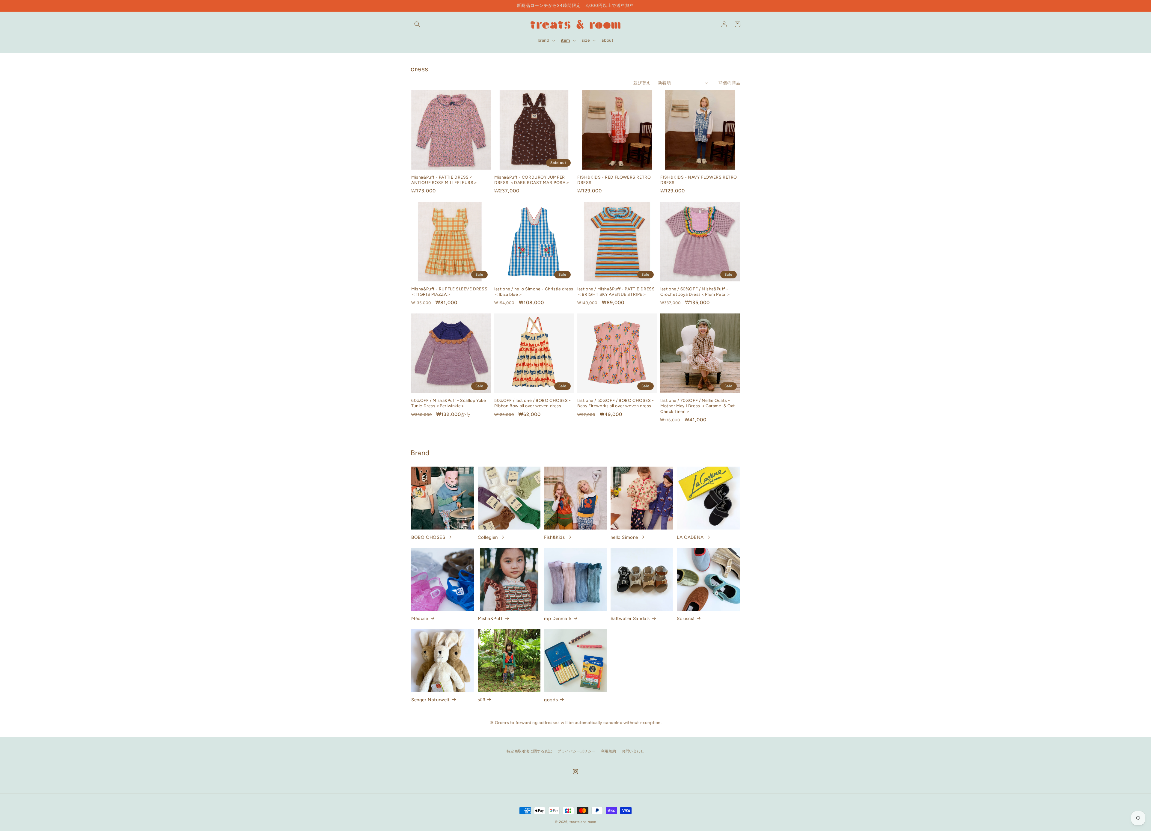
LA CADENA (690, 537)
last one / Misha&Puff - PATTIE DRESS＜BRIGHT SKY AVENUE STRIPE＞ (616, 291)
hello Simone (624, 537)
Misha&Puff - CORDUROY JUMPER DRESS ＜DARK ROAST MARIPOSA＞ (532, 180)
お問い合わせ (633, 751)
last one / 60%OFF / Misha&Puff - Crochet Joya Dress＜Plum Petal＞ (695, 291)
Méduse (419, 618)
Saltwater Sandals (630, 618)
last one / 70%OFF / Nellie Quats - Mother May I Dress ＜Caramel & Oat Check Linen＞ (697, 406)
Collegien (488, 537)
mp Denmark (557, 618)
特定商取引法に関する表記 (529, 751)
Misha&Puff (490, 618)
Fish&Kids (554, 537)
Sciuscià (685, 618)
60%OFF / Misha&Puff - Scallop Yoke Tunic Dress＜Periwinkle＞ (448, 403)
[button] (417, 24)
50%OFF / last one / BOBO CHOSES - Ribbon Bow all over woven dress (532, 403)
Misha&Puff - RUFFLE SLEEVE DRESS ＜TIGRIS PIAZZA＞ (449, 291)
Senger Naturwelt (430, 699)
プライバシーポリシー (576, 751)
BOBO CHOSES (428, 537)
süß (481, 699)
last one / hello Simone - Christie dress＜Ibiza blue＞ (533, 291)
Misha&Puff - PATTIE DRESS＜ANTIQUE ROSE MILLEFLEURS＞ (444, 180)
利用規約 (608, 751)
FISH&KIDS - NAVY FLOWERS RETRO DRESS (698, 180)
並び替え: (642, 82)
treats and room (583, 822)
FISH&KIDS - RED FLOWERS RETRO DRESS (614, 180)
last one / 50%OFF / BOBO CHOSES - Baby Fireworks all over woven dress (615, 403)
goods (551, 699)
